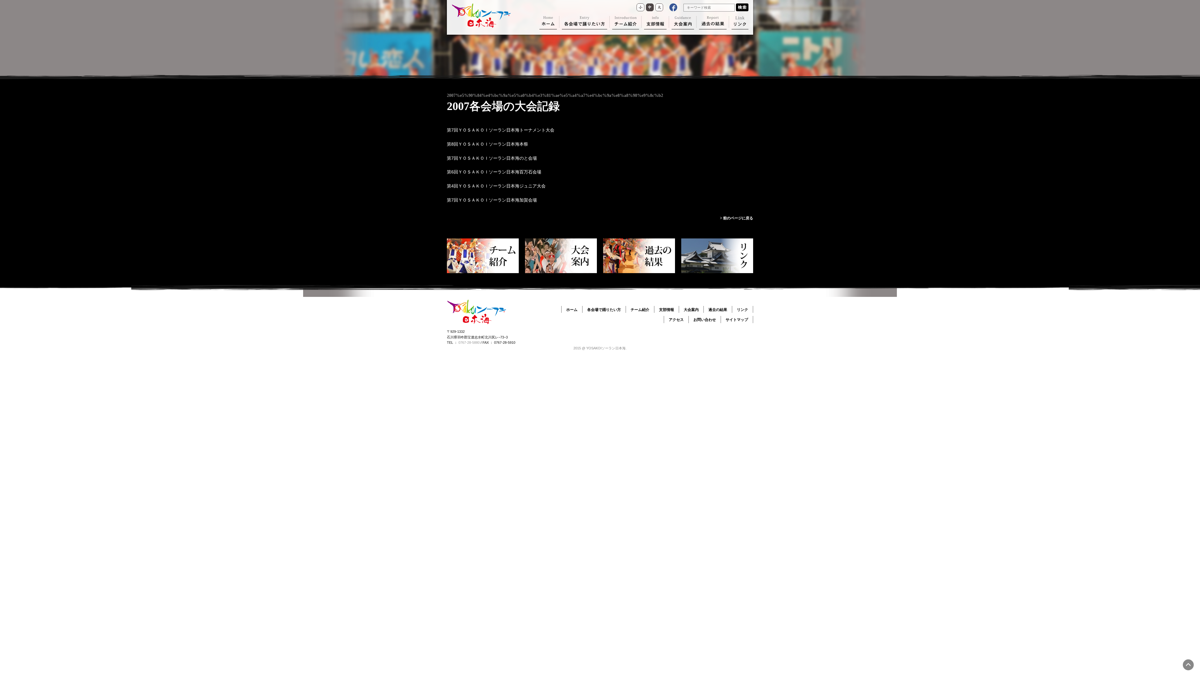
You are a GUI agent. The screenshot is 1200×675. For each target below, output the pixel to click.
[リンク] (740, 22)
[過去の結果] (713, 22)
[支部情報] (655, 22)
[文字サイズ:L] (659, 7)
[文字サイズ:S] (640, 7)
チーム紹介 (640, 310)
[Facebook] (673, 7)
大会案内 (691, 310)
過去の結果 (717, 310)
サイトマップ (737, 320)
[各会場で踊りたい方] (584, 22)
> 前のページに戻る (736, 218)
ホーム (572, 310)
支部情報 (666, 310)
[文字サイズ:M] (650, 7)
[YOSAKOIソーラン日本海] (481, 26)
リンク (742, 310)
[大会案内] (683, 22)
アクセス (676, 320)
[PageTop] (1188, 664)
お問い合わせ (704, 320)
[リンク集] (717, 255)
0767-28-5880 (469, 342)
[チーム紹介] (625, 22)
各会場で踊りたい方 (604, 310)
